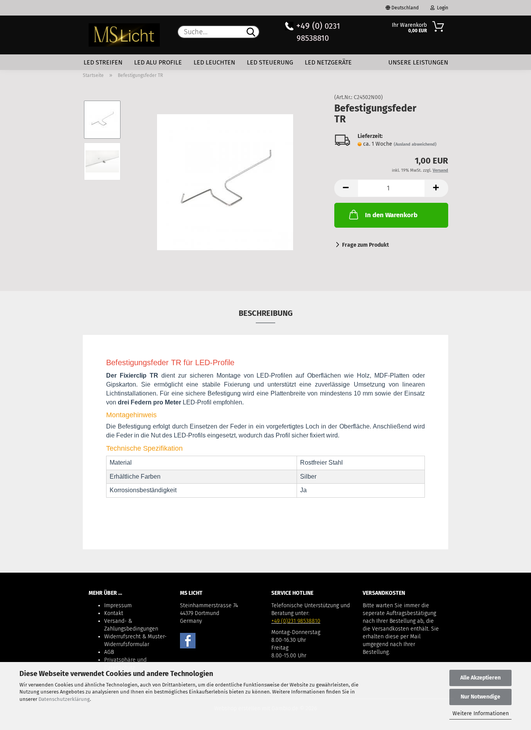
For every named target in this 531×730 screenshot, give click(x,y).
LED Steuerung (270, 62)
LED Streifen (103, 62)
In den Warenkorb (391, 215)
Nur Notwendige (480, 696)
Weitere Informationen (480, 713)
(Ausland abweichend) (415, 144)
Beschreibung (266, 313)
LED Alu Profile (158, 62)
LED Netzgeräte (328, 62)
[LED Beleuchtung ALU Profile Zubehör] (124, 35)
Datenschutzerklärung (64, 699)
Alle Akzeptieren (480, 677)
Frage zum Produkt (365, 245)
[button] (346, 188)
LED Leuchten (214, 62)
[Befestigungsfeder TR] (225, 182)
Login (441, 7)
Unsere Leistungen (418, 62)
